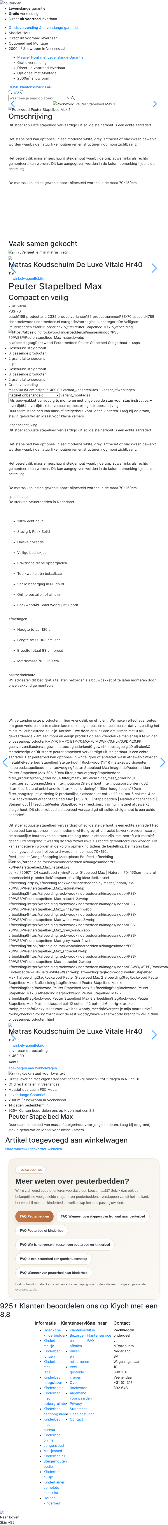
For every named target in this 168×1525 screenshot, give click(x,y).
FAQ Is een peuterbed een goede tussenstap (53, 1259)
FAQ (48, 87)
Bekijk (39, 278)
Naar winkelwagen (20, 1149)
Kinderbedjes (54, 1456)
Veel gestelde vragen (77, 1372)
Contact (76, 1419)
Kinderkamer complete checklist (54, 1487)
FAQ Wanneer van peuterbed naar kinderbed (54, 1273)
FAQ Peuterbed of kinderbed (41, 1230)
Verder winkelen (48, 1149)
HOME (14, 87)
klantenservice (32, 87)
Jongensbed (54, 1445)
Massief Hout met (50, 57)
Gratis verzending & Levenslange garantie (43, 27)
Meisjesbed (53, 1451)
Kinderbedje (53, 1388)
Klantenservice (82, 1330)
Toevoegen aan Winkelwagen (33, 1068)
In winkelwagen (21, 278)
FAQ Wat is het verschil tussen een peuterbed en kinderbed (65, 1244)
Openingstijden (82, 1414)
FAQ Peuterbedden (34, 1216)
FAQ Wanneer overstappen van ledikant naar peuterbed (103, 1216)
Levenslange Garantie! (27, 1095)
